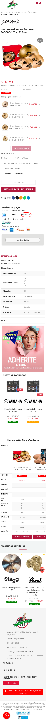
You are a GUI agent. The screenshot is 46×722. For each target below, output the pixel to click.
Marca (3, 260)
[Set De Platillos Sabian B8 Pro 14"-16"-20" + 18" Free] (22, 456)
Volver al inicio (40, 22)
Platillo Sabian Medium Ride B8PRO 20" (18, 104)
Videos (4, 320)
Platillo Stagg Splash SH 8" (11, 589)
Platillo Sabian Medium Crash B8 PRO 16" (18, 138)
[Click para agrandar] (5, 41)
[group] (11, 563)
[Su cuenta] (44, 4)
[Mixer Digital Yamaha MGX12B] (13, 386)
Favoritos (19, 174)
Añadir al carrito (21, 149)
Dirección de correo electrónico (21, 198)
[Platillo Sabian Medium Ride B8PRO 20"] (5, 104)
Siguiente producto (43, 22)
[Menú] (2, 4)
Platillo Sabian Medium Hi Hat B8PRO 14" (18, 127)
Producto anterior (37, 22)
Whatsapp (24, 198)
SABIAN (11, 260)
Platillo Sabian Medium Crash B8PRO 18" (18, 115)
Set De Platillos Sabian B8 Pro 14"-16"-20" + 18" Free (22, 468)
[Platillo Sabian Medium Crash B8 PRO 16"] (5, 139)
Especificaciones (9, 256)
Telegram (28, 198)
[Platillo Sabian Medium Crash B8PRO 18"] (5, 116)
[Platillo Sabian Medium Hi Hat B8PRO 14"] (5, 127)
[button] (3, 58)
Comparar (8, 174)
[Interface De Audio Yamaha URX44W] (33, 386)
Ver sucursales (32, 163)
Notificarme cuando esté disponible (18, 189)
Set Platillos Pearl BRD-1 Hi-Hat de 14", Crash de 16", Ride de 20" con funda (34, 591)
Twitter (17, 198)
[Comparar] (35, 4)
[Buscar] (32, 4)
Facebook (13, 198)
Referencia (5, 263)
